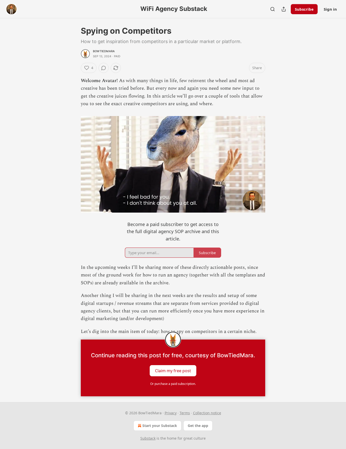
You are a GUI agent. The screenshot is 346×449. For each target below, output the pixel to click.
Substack (148, 438)
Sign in (330, 9)
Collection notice (207, 412)
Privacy (171, 412)
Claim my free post (173, 370)
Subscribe (304, 9)
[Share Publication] (284, 9)
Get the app (198, 425)
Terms (185, 412)
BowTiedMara (104, 51)
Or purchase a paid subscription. (173, 384)
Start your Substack (159, 425)
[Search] (272, 9)
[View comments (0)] (104, 68)
